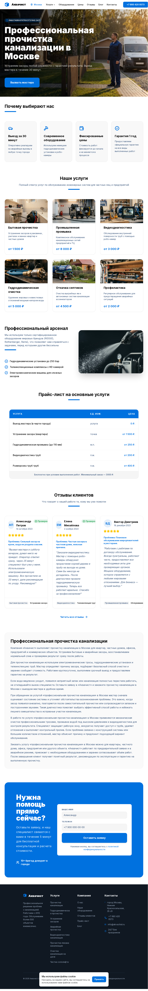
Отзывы (91, 4)
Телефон (67, 822)
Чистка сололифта (59, 962)
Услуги (49, 4)
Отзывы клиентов (86, 916)
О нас (80, 902)
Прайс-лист (83, 921)
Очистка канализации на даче (58, 954)
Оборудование (66, 4)
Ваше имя (67, 809)
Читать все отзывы (72, 616)
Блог (100, 4)
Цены (80, 4)
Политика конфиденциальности (111, 978)
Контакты (112, 4)
